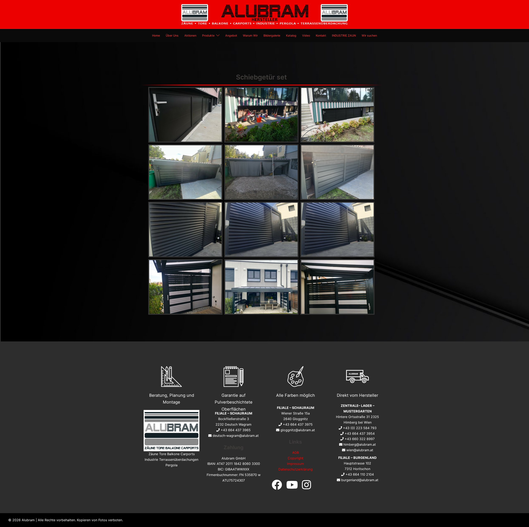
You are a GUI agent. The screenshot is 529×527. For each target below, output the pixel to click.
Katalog (291, 35)
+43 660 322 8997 (360, 439)
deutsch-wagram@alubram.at (236, 435)
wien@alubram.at (359, 450)
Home (156, 35)
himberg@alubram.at (359, 444)
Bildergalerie (271, 35)
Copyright (295, 458)
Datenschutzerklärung (295, 469)
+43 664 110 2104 (360, 474)
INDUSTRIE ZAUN (344, 35)
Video (306, 35)
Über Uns (172, 35)
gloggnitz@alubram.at (297, 430)
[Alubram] (264, 14)
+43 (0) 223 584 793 (359, 428)
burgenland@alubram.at (359, 480)
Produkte (208, 35)
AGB (295, 452)
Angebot (231, 35)
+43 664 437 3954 (360, 433)
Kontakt (321, 35)
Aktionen (190, 35)
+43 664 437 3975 (298, 424)
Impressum (295, 464)
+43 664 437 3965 (236, 430)
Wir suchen (369, 35)
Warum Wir (250, 35)
